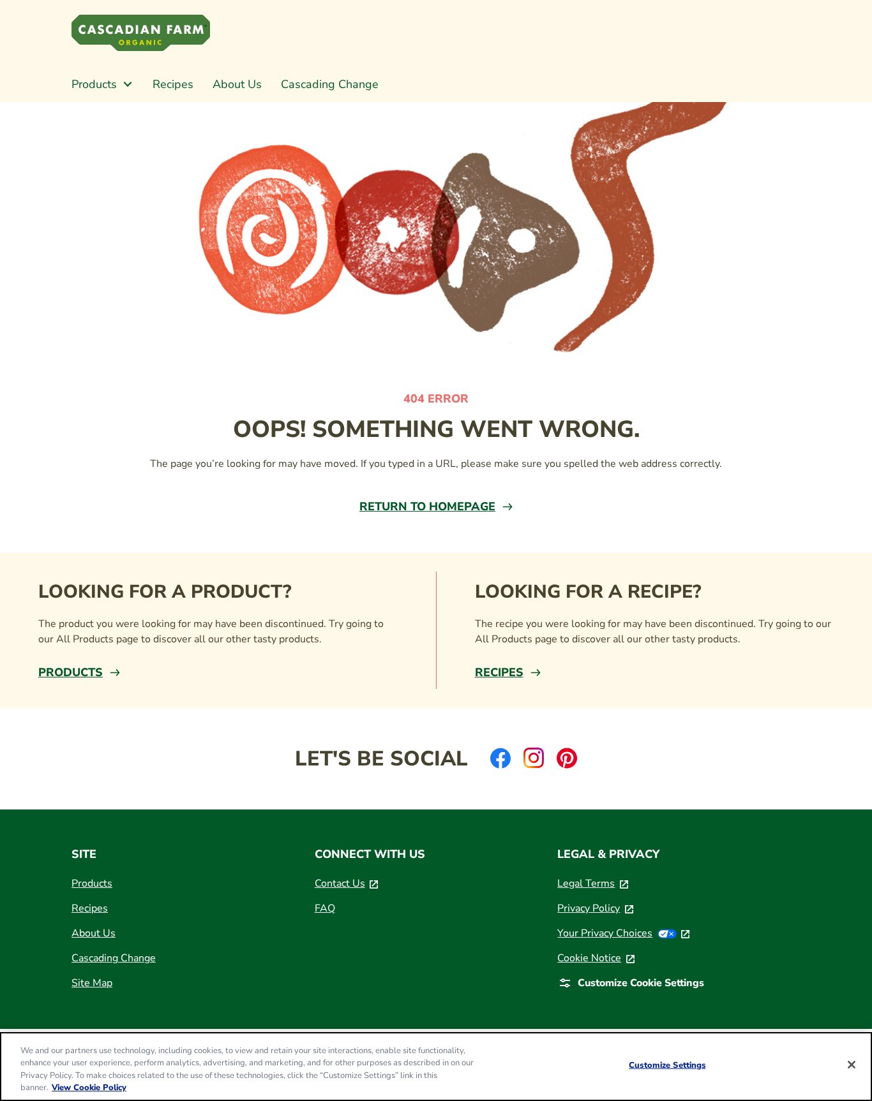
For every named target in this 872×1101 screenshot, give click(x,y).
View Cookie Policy (89, 1087)
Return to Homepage (427, 506)
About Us (93, 933)
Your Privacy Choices (623, 933)
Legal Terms (592, 883)
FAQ (325, 908)
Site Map (91, 983)
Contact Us (347, 883)
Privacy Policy (595, 908)
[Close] (852, 1065)
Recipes (499, 672)
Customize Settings (667, 1065)
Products (70, 672)
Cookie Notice (596, 958)
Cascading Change (113, 958)
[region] (436, 1066)
